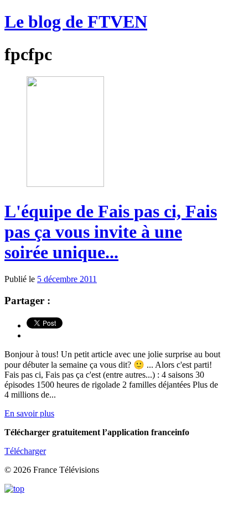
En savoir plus (29, 413)
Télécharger (25, 451)
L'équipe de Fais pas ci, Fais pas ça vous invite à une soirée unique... (110, 231)
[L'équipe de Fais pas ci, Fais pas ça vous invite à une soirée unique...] (65, 184)
